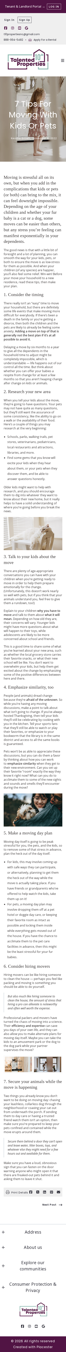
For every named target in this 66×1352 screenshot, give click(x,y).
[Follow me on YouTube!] (19, 28)
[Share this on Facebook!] (30, 1192)
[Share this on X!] (37, 1192)
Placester (45, 1347)
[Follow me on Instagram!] (12, 28)
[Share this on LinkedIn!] (44, 1192)
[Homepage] (27, 60)
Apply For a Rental (45, 40)
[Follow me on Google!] (26, 28)
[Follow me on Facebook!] (5, 28)
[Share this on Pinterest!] (51, 1192)
